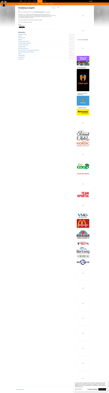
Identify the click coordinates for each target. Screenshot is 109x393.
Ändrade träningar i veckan (23, 41)
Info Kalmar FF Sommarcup (23, 44)
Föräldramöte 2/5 (21, 57)
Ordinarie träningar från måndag (24, 43)
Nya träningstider (21, 55)
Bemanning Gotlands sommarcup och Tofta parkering (28, 50)
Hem (21, 1)
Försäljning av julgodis (26, 8)
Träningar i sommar (22, 46)
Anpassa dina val (78, 389)
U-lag (29, 1)
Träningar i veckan (21, 37)
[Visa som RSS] (58, 7)
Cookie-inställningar (20, 389)
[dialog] (91, 386)
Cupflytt (19, 53)
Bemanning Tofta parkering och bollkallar (26, 51)
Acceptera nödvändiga (92, 389)
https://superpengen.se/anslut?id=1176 (42, 14)
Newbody (20, 36)
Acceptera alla (102, 389)
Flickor (34, 1)
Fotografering (20, 58)
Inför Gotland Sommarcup (23, 48)
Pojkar (39, 1)
